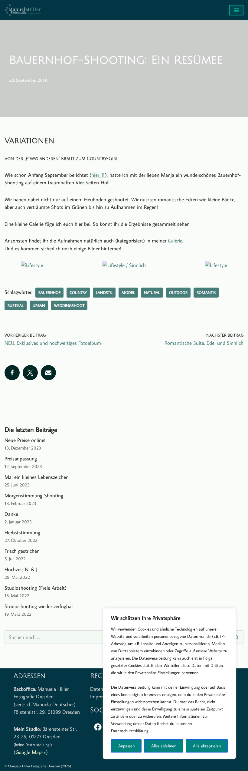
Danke (11, 514)
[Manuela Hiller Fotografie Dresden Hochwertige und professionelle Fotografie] (23, 10)
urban (39, 305)
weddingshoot (69, 305)
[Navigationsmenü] (236, 10)
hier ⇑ (98, 175)
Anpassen (126, 746)
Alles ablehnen (163, 746)
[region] (169, 683)
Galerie (175, 240)
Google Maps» (30, 752)
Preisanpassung (21, 458)
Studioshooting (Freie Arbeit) (36, 588)
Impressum (101, 696)
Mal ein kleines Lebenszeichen (37, 477)
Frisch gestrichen (22, 551)
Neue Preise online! (25, 440)
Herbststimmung (22, 532)
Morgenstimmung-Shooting (34, 495)
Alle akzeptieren (207, 746)
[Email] (48, 372)
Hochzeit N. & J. (21, 569)
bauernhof (49, 292)
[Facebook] (12, 372)
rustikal (16, 305)
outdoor (178, 292)
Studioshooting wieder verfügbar (39, 606)
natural (152, 292)
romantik (206, 292)
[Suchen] (236, 637)
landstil (104, 292)
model (128, 292)
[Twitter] (30, 372)
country (78, 292)
